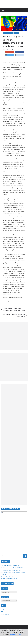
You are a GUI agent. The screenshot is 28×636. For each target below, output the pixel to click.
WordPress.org (4, 616)
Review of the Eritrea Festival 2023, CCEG (11, 570)
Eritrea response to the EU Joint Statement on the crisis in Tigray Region (14, 309)
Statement (16, 33)
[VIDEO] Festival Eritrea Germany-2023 (10, 565)
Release (10, 33)
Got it (19, 634)
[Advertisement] (14, 336)
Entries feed (4, 612)
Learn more (13, 634)
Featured (5, 33)
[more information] (6, 58)
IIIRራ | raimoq (16, 49)
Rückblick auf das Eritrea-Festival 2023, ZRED (12, 567)
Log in (2, 609)
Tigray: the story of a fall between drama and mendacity (13, 315)
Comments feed (5, 614)
